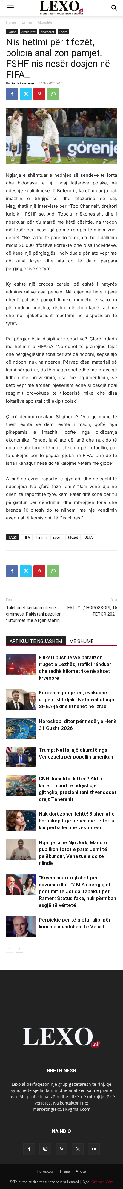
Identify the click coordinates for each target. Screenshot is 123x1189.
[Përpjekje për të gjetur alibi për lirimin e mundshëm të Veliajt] (21, 926)
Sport (63, 32)
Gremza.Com (102, 1181)
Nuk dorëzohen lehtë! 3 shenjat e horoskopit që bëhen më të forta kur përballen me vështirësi (77, 820)
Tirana (64, 1171)
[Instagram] (45, 1149)
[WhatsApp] (53, 94)
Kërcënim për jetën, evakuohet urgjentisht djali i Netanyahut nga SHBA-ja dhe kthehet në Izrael (76, 699)
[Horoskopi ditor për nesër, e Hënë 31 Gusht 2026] (21, 728)
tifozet (73, 537)
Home (11, 22)
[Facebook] (12, 94)
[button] (10, 8)
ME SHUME (81, 641)
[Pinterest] (39, 94)
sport (57, 537)
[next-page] (19, 949)
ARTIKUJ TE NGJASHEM (36, 641)
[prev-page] (9, 949)
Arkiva (81, 1171)
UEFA (88, 537)
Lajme (27, 22)
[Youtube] (94, 1149)
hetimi (41, 537)
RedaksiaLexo (22, 83)
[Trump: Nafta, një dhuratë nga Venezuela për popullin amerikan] (21, 757)
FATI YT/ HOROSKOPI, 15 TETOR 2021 (92, 611)
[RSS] (61, 1149)
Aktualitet (45, 22)
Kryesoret (47, 32)
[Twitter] (26, 94)
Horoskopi (45, 1171)
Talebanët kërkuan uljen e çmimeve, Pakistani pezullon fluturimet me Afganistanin (33, 614)
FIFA (26, 537)
